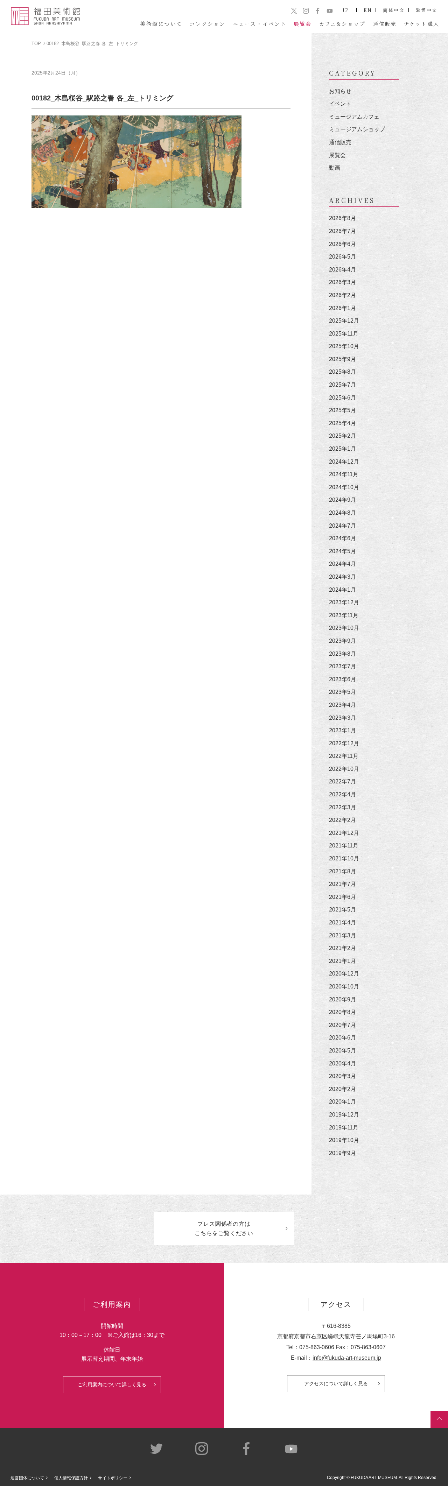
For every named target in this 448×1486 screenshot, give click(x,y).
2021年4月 (342, 922)
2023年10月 (344, 628)
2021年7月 (342, 884)
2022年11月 (343, 756)
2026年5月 (342, 257)
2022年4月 (342, 794)
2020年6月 (342, 1038)
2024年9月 (342, 500)
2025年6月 (342, 398)
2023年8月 (342, 654)
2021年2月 (342, 948)
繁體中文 (427, 10)
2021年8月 (342, 871)
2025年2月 (342, 436)
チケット (422, 23)
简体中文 (394, 10)
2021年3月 (342, 935)
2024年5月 (342, 551)
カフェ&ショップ (342, 23)
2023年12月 (344, 602)
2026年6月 (342, 244)
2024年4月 (342, 564)
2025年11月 (343, 334)
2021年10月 (344, 858)
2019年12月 (344, 1115)
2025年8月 (342, 372)
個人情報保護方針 (71, 1478)
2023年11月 (343, 615)
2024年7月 (342, 526)
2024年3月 (342, 577)
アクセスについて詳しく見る (336, 1383)
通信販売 (340, 142)
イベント (340, 104)
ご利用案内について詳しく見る (112, 1384)
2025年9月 (342, 359)
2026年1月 (342, 308)
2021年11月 (343, 845)
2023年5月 (342, 692)
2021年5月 (342, 910)
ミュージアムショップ (357, 129)
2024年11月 (343, 474)
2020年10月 (344, 987)
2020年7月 (342, 1025)
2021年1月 (342, 961)
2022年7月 (342, 781)
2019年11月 (343, 1128)
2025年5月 (342, 410)
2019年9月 (342, 1153)
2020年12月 (344, 974)
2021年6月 (342, 897)
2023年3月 (342, 718)
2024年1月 (342, 590)
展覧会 (337, 155)
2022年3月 (342, 807)
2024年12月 (344, 462)
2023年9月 (342, 641)
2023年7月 (342, 666)
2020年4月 (342, 1063)
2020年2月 (342, 1089)
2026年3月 (342, 282)
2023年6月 (342, 679)
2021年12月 (344, 833)
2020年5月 (342, 1051)
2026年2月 (342, 295)
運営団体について (27, 1478)
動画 (334, 168)
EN (368, 10)
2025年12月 (344, 321)
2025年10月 (344, 346)
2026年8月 (342, 218)
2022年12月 (344, 743)
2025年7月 (342, 385)
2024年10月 (344, 487)
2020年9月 (342, 999)
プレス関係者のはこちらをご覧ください (224, 1228)
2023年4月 (342, 705)
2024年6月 (342, 538)
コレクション (207, 23)
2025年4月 (342, 423)
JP (346, 10)
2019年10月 (344, 1140)
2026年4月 (342, 270)
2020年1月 (342, 1102)
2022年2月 (342, 820)
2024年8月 (342, 513)
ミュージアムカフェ (354, 117)
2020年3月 (342, 1076)
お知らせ (340, 91)
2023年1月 (342, 730)
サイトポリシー (112, 1478)
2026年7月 (342, 231)
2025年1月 (342, 449)
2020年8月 (342, 1012)
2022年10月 (344, 769)
